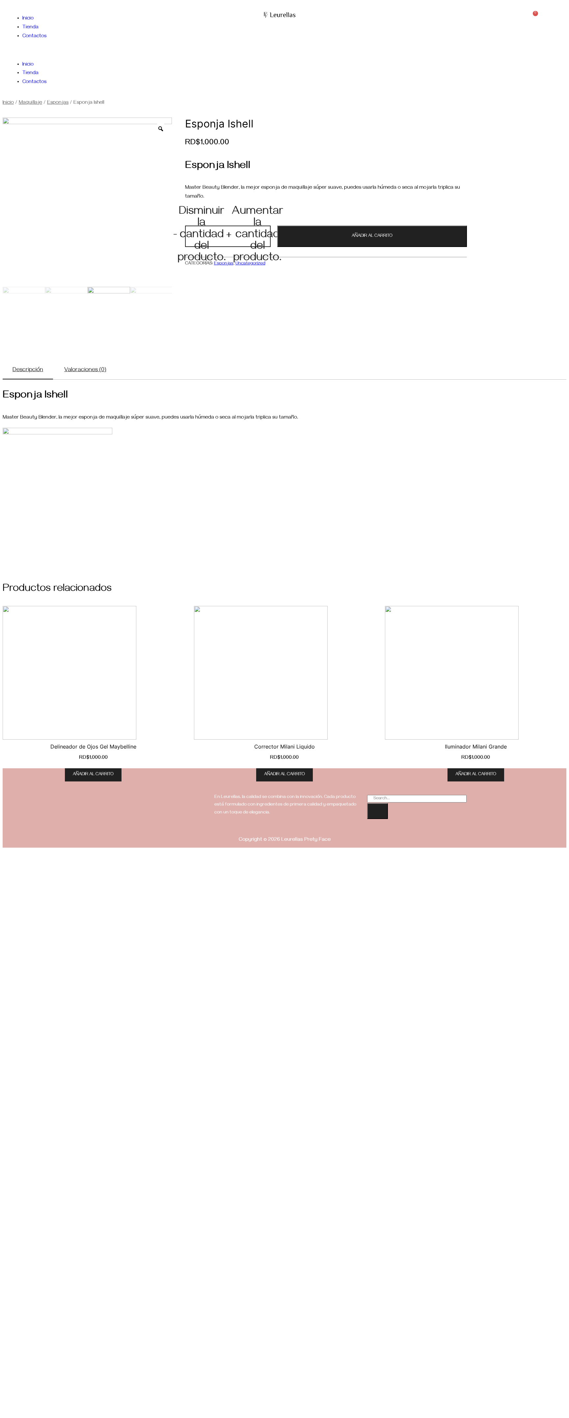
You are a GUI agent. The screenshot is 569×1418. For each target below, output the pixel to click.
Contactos (34, 36)
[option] (87, 202)
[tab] (28, 370)
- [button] (199, 236)
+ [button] (254, 236)
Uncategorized (250, 264)
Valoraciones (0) (85, 370)
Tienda (30, 27)
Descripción (28, 370)
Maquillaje (30, 103)
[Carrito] (533, 17)
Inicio (28, 18)
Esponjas (57, 103)
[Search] (377, 811)
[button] (85, 50)
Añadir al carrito (372, 236)
